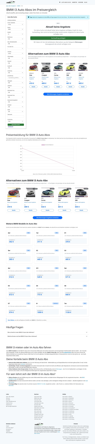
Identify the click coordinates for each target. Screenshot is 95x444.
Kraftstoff (10, 66)
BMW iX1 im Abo (41, 384)
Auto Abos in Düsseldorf (68, 408)
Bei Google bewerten (11, 406)
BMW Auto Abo (38, 398)
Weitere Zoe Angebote (12, 202)
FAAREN (8, 431)
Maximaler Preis (11, 95)
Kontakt (8, 400)
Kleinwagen (59, 369)
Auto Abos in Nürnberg (68, 419)
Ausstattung (10, 75)
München (11, 385)
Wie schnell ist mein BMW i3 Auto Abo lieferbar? (21, 332)
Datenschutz (9, 403)
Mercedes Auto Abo (39, 408)
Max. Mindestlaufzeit (12, 42)
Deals (9, 109)
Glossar (8, 398)
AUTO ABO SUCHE (66, 2)
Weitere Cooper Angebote (30, 202)
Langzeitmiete (67, 352)
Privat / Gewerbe (11, 22)
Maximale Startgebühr (13, 100)
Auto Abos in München (68, 417)
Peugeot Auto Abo (38, 414)
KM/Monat (10, 37)
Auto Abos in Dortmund (68, 404)
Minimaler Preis (11, 90)
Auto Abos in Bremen (67, 403)
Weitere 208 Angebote (80, 202)
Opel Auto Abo (38, 412)
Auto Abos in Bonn (67, 401)
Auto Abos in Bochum (67, 400)
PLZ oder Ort (10, 46)
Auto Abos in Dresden (68, 406)
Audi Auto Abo (38, 396)
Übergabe (10, 81)
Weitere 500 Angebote (63, 202)
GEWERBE (80, 2)
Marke (9, 27)
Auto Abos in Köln (67, 414)
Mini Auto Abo (37, 411)
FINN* (7, 426)
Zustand (9, 61)
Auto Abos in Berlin (67, 396)
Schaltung (10, 70)
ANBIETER (74, 2)
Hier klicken (11, 320)
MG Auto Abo (37, 409)
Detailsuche (10, 126)
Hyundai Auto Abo (38, 403)
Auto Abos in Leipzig (67, 416)
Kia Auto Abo (37, 404)
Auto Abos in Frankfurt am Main (70, 409)
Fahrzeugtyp (10, 56)
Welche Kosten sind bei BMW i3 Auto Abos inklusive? (22, 336)
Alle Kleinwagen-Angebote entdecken (58, 94)
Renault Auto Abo (38, 416)
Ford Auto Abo (38, 401)
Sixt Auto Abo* (10, 427)
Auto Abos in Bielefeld (68, 398)
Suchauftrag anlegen (58, 38)
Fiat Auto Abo (37, 400)
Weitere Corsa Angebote (46, 202)
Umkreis (9, 51)
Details (33, 86)
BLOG (85, 2)
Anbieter (9, 105)
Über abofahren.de (11, 401)
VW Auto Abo (37, 419)
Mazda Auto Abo (38, 406)
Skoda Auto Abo (38, 417)
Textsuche (10, 114)
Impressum (9, 404)
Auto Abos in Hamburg (68, 411)
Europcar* (8, 429)
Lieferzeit (10, 85)
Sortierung (10, 119)
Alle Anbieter (9, 432)
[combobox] (16, 49)
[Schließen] (87, 17)
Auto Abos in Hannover (68, 412)
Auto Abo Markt (10, 396)
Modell (9, 32)
